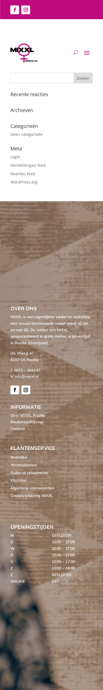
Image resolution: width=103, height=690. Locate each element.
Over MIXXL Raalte (27, 415)
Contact (17, 428)
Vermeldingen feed (28, 165)
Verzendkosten (23, 464)
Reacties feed (22, 173)
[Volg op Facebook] (14, 9)
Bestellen (18, 457)
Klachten (18, 480)
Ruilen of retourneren (29, 472)
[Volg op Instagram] (25, 9)
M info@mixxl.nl (24, 376)
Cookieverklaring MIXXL (31, 495)
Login (15, 156)
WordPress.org (23, 182)
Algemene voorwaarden (32, 487)
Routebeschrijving (26, 421)
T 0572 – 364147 (25, 370)
